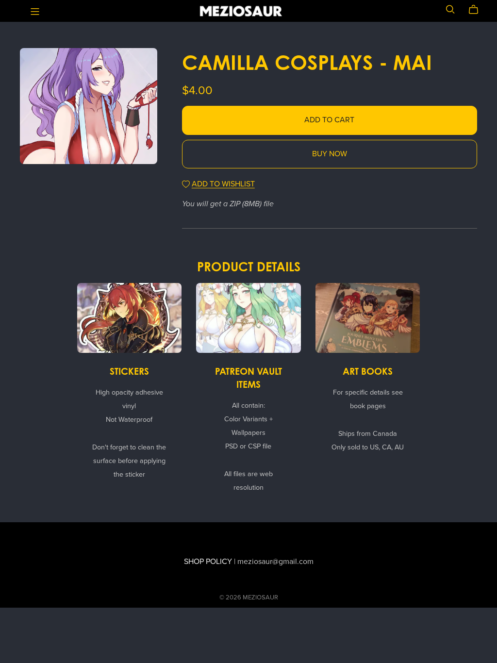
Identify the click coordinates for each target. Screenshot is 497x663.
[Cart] (477, 10)
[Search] (450, 9)
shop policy (208, 561)
